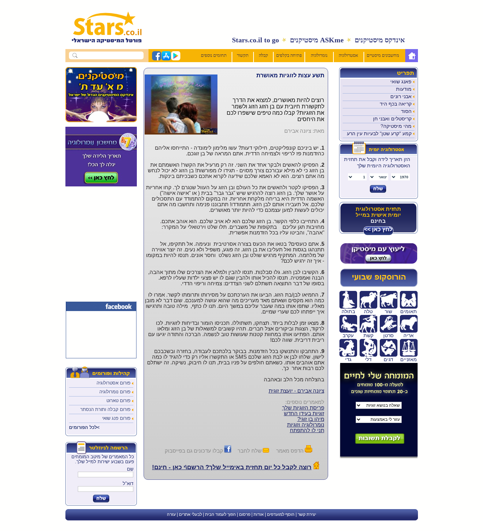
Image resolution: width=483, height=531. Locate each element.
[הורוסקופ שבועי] (378, 285)
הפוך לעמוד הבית (220, 514)
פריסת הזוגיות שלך (303, 408)
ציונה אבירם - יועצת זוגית (296, 391)
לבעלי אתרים (190, 514)
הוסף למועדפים (281, 514)
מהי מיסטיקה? (396, 126)
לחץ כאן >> (378, 229)
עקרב (348, 335)
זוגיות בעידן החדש (304, 413)
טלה (368, 311)
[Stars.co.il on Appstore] (166, 58)
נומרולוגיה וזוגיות (305, 425)
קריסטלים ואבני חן (392, 118)
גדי (348, 359)
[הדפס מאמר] (308, 450)
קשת (368, 335)
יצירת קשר (307, 514)
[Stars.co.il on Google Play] (175, 58)
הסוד (406, 111)
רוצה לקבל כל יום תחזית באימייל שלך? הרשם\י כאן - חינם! (232, 467)
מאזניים (408, 359)
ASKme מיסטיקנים (317, 40)
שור (388, 311)
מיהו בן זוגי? (310, 419)
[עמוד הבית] (411, 55)
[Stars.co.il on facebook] (156, 58)
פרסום (244, 514)
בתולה (348, 311)
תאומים (408, 311)
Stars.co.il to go (255, 40)
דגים (388, 359)
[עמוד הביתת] (103, 46)
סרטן (388, 335)
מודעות (404, 89)
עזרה (171, 514)
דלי (368, 359)
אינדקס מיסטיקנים (380, 40)
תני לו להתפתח (307, 430)
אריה (408, 335)
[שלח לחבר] (266, 450)
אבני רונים (401, 96)
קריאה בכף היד (396, 104)
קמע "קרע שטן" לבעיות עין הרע (379, 133)
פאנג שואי (401, 81)
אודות (259, 514)
